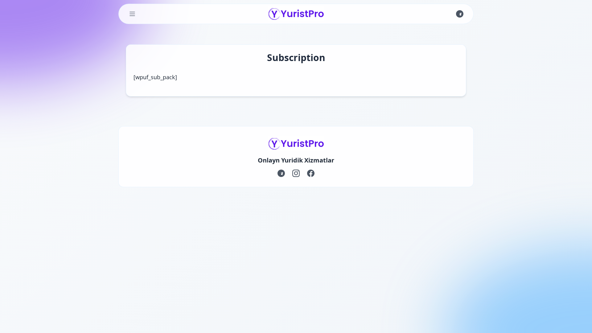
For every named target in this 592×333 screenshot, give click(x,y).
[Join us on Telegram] (460, 14)
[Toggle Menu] (132, 14)
